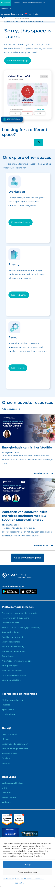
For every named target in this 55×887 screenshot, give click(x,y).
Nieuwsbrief (6, 8)
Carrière (6, 758)
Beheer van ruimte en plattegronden (20, 613)
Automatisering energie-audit (16, 661)
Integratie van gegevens (14, 675)
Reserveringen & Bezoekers (15, 618)
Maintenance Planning (13, 646)
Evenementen (9, 797)
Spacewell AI (8, 709)
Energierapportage (11, 680)
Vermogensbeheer (11, 642)
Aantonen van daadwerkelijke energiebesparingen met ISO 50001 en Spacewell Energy (25, 515)
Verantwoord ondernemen (15, 744)
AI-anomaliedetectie (12, 670)
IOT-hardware (8, 714)
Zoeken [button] (6, 3)
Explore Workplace (20, 222)
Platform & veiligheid (12, 700)
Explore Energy (18, 295)
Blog (4, 788)
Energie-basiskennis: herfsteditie (27, 447)
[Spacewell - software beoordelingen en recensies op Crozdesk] (10, 836)
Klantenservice (9, 753)
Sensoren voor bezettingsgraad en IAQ (21, 627)
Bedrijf (6, 728)
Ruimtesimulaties (10, 632)
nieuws (5, 739)
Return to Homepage (17, 60)
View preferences (27, 872)
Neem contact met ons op (33, 3)
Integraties (7, 705)
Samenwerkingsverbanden (15, 748)
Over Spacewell (9, 734)
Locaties (6, 763)
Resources (9, 776)
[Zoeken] (38, 142)
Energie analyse (9, 665)
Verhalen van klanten (12, 783)
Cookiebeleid (8, 879)
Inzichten (6, 792)
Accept (27, 864)
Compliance (8, 656)
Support (16, 3)
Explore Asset (18, 368)
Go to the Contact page (27, 557)
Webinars (6, 802)
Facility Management (12, 637)
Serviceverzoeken (10, 622)
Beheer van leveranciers (13, 651)
